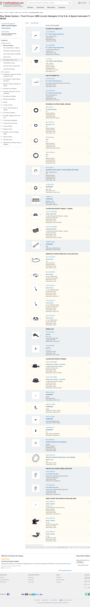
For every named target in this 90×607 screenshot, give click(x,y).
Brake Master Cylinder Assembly (11, 51)
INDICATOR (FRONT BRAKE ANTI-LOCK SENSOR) (60, 457)
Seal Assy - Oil (50, 124)
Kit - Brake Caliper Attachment (55, 34)
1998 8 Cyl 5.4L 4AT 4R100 (21, 12)
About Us (2, 577)
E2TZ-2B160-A (50, 439)
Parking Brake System (9, 63)
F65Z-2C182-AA (50, 455)
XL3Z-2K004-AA (50, 518)
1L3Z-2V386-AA (50, 31)
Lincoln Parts (40, 7)
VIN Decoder (3, 582)
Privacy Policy (53, 600)
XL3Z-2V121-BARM (51, 377)
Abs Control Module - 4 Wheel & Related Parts (12, 48)
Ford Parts (30, 7)
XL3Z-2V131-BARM (51, 226)
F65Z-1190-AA (50, 137)
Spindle (48, 334)
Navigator (11, 12)
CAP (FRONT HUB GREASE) (54, 61)
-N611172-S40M (50, 404)
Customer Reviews (4, 579)
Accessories (61, 7)
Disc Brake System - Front (10, 60)
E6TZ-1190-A (49, 107)
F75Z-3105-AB (50, 332)
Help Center (31, 582)
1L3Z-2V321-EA (50, 78)
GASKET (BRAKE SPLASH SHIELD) (56, 442)
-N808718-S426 (50, 242)
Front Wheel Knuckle (52, 474)
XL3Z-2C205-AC (50, 315)
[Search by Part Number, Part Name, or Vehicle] (69, 3)
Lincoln (6, 12)
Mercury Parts (51, 7)
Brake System (7, 57)
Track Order (31, 579)
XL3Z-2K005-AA (50, 531)
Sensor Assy (49, 259)
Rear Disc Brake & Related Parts (11, 66)
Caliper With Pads (51, 214)
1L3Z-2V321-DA (50, 90)
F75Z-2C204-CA (50, 285)
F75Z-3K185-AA (50, 471)
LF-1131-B (49, 59)
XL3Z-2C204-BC (50, 272)
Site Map (58, 582)
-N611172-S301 (50, 392)
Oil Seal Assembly (51, 109)
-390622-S (49, 196)
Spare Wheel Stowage (9, 69)
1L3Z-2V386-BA (50, 45)
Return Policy (45, 600)
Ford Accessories (60, 579)
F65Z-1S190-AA (50, 152)
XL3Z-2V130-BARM (51, 211)
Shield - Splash (50, 503)
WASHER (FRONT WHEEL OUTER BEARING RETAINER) (62, 170)
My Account (31, 577)
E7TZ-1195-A (49, 167)
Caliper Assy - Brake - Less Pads (55, 364)
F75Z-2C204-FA (50, 300)
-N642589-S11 (50, 427)
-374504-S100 (50, 184)
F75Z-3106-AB (50, 345)
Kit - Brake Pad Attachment (54, 81)
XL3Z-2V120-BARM (51, 362)
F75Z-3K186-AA (50, 485)
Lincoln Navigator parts (62, 546)
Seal (47, 139)
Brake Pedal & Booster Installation (12, 54)
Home (1, 12)
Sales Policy (37, 600)
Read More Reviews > (66, 570)
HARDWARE (49, 186)
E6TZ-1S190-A (50, 122)
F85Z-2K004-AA (50, 501)
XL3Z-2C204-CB (50, 257)
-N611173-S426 (50, 416)
